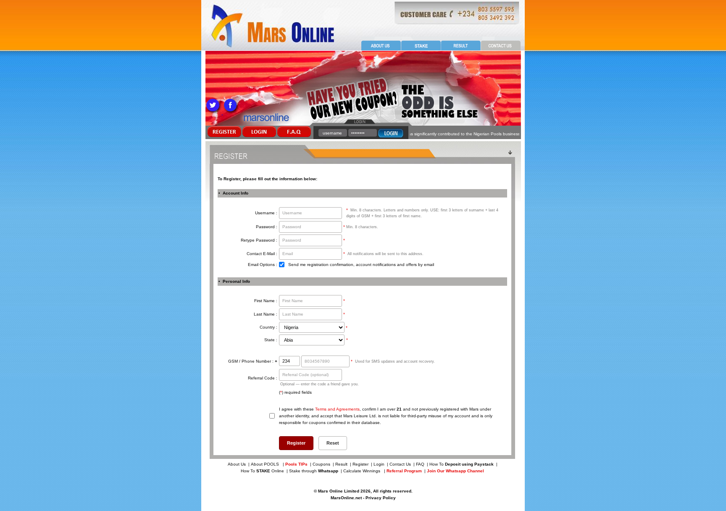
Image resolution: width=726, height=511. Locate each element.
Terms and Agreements (337, 409)
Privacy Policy (381, 497)
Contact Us (400, 464)
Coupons (321, 464)
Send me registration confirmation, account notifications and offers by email (361, 264)
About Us (237, 464)
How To (461, 464)
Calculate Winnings (362, 471)
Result (341, 464)
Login (379, 464)
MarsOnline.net (346, 497)
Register (360, 464)
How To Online (262, 471)
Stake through (313, 471)
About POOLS (265, 464)
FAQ (420, 464)
